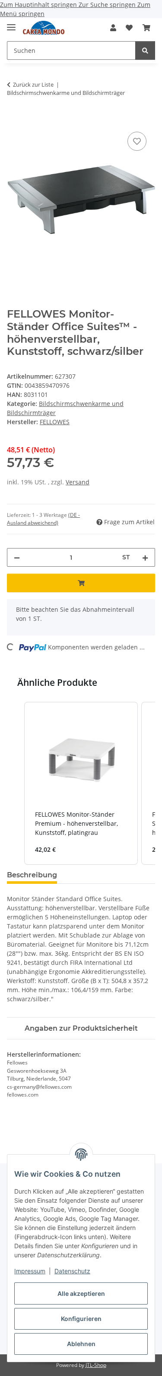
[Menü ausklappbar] (11, 23)
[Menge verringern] (16, 557)
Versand (77, 482)
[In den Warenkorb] (14, 120)
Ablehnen (81, 1343)
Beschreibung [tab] (32, 875)
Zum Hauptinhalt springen (39, 4)
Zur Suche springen (108, 4)
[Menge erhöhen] (145, 557)
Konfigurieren (81, 1318)
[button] (113, 27)
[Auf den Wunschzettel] (136, 141)
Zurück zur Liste (33, 84)
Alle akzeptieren (81, 1293)
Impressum (29, 1271)
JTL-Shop (96, 1365)
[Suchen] (145, 50)
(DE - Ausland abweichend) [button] (43, 518)
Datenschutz (72, 1271)
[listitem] (81, 783)
